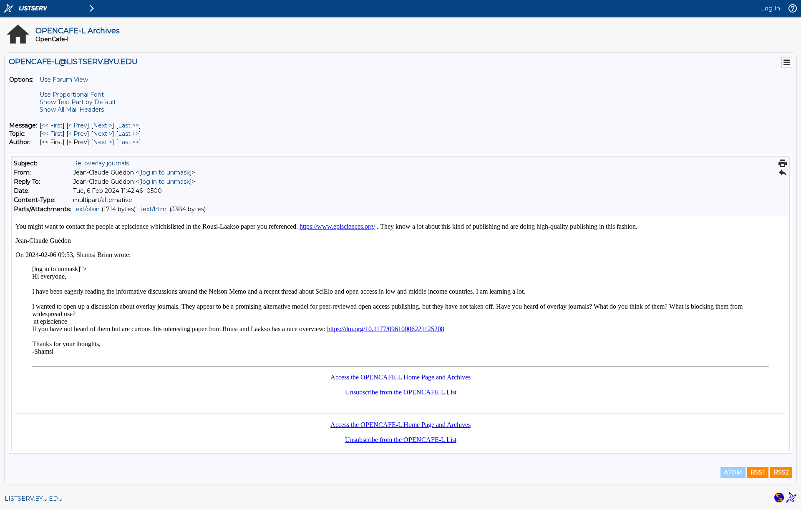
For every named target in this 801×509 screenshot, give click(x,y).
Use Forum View (64, 79)
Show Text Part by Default (78, 102)
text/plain (86, 209)
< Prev (77, 125)
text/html (154, 209)
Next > (102, 125)
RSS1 (758, 472)
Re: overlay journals (101, 163)
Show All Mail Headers (72, 109)
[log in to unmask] (165, 172)
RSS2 (781, 472)
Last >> (128, 125)
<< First (52, 125)
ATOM (733, 472)
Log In (770, 8)
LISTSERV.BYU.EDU (34, 498)
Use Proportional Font (72, 94)
